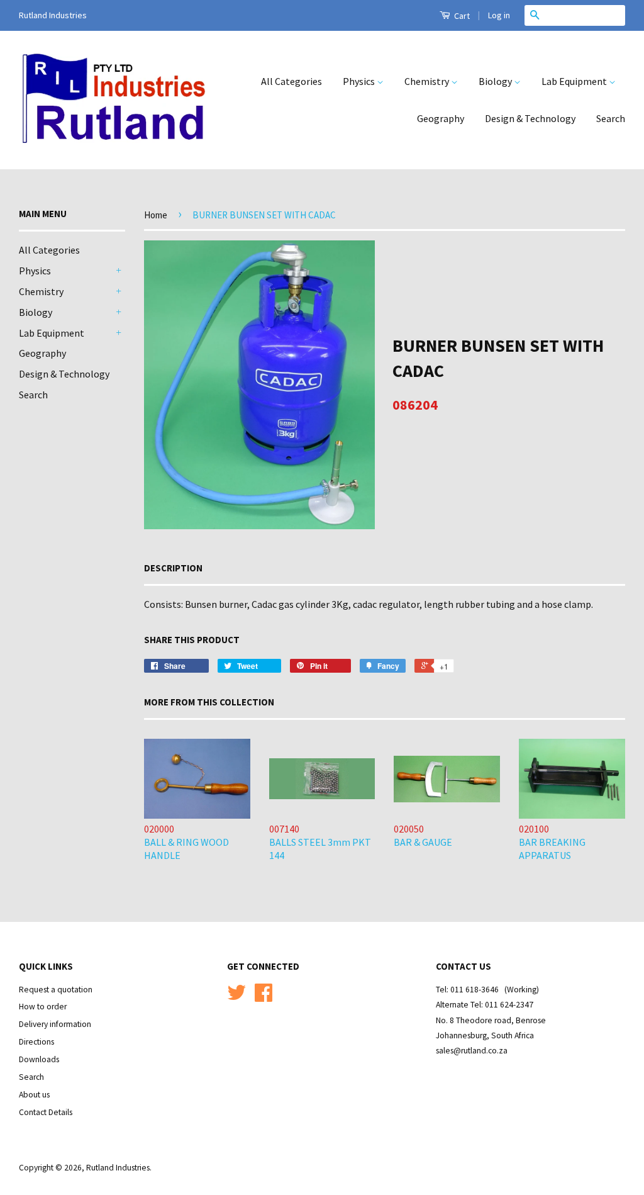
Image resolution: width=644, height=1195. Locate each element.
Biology (496, 81)
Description (173, 568)
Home (155, 215)
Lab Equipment (575, 81)
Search (610, 118)
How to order (43, 1006)
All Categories (291, 81)
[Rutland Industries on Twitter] (236, 997)
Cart (461, 15)
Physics (360, 81)
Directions (36, 1041)
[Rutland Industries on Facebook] (263, 997)
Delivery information (55, 1024)
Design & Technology (530, 118)
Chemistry (427, 81)
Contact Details (45, 1112)
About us (34, 1094)
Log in (499, 15)
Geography (440, 118)
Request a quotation (55, 989)
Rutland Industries (118, 1167)
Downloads (39, 1059)
